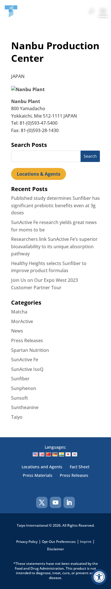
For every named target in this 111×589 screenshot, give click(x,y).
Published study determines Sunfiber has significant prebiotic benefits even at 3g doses (55, 205)
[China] (48, 454)
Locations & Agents (38, 174)
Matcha (19, 312)
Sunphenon (23, 388)
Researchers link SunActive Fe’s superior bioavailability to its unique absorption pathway (54, 246)
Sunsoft (19, 398)
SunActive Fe (24, 359)
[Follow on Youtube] (55, 502)
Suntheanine (24, 407)
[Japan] (68, 454)
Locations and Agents (42, 467)
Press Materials (37, 475)
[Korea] (74, 454)
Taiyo (16, 417)
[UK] (41, 454)
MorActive (22, 321)
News (17, 331)
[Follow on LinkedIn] (69, 502)
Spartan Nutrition (30, 350)
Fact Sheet (79, 467)
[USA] (35, 454)
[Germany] (54, 454)
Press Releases (27, 340)
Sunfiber (20, 378)
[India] (61, 454)
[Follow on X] (42, 502)
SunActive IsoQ (27, 369)
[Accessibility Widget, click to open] (99, 577)
